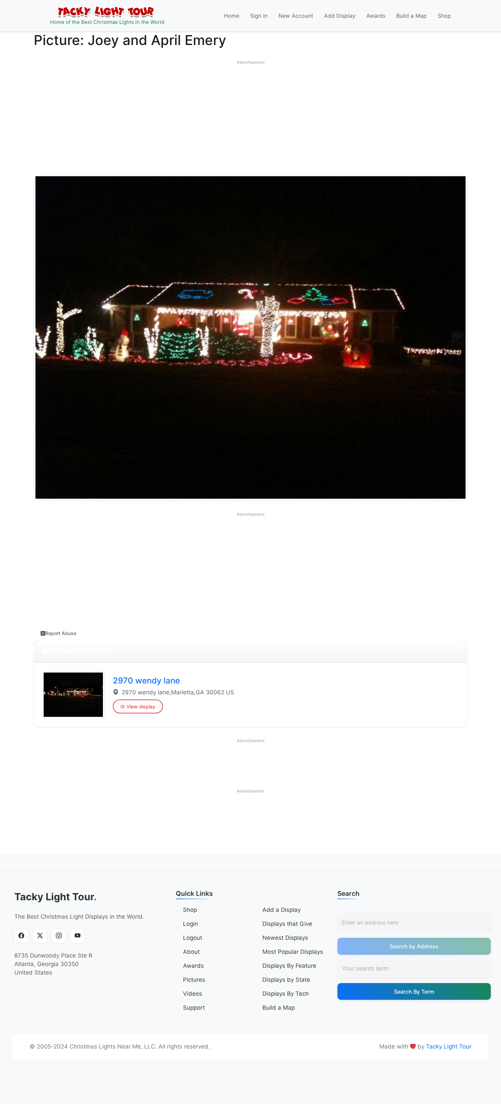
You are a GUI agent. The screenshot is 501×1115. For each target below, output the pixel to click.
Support (194, 1007)
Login (190, 923)
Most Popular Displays (292, 951)
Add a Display (281, 909)
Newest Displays (285, 937)
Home (231, 15)
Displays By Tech (285, 993)
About (191, 951)
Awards (375, 15)
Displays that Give (287, 923)
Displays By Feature (289, 965)
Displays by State (286, 979)
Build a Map (411, 15)
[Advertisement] (250, 116)
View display (140, 706)
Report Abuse (60, 633)
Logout (192, 937)
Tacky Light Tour (55, 897)
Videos (192, 993)
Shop (444, 15)
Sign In (259, 15)
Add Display (339, 15)
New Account (295, 15)
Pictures (194, 979)
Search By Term (414, 991)
